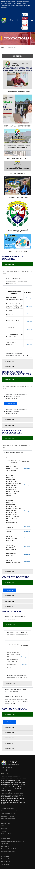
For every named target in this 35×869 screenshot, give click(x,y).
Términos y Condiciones (8, 813)
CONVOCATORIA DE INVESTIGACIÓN (17, 126)
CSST (24, 5)
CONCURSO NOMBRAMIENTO (17, 198)
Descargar (29, 298)
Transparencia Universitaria (9, 811)
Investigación (5, 856)
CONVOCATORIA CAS (17, 174)
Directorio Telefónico (5, 1)
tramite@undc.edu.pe (8, 770)
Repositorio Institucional (8, 859)
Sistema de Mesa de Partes (16, 1)
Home (3, 47)
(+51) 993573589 (7, 768)
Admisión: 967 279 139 (21, 3)
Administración (5, 838)
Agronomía (4, 843)
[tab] (17, 264)
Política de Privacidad (7, 816)
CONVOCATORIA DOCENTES (17, 158)
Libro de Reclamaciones (8, 818)
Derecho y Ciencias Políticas (9, 849)
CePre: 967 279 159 (11, 3)
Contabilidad (5, 846)
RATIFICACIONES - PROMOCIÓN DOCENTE (17, 230)
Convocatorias (5, 861)
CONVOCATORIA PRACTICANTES (17, 92)
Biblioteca (4, 828)
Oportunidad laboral (5, 5)
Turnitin (3, 831)
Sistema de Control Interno (16, 5)
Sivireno (3, 826)
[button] (17, 288)
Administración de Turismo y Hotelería (12, 841)
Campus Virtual (5, 823)
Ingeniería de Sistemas (8, 851)
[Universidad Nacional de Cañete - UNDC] (10, 20)
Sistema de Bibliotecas (8, 834)
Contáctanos (5, 864)
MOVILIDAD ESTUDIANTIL (17, 252)
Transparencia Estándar (8, 808)
